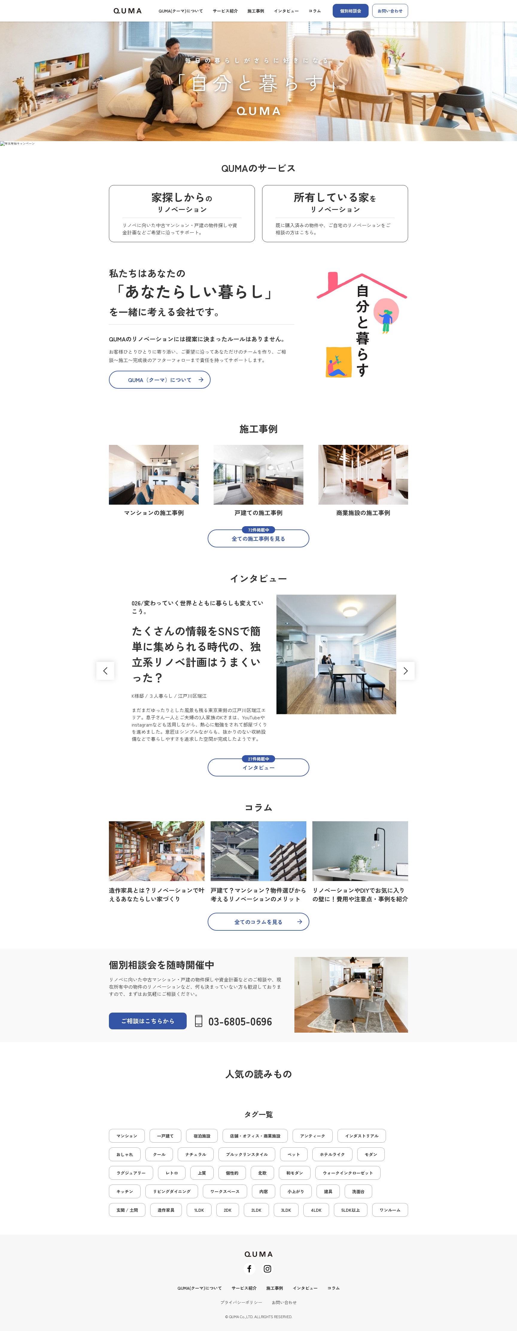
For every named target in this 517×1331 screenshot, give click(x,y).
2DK (228, 1210)
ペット (294, 1154)
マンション (126, 1136)
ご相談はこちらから (148, 1020)
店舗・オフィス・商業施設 (255, 1136)
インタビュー (286, 11)
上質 (202, 1173)
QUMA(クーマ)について (181, 11)
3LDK (286, 1210)
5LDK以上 (350, 1210)
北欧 (262, 1173)
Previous (105, 671)
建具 (328, 1191)
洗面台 (358, 1191)
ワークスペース (225, 1191)
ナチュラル (195, 1154)
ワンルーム (390, 1210)
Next (406, 671)
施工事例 (255, 11)
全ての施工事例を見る (258, 535)
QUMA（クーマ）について (160, 380)
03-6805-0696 (240, 1020)
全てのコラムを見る (258, 922)
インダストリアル (361, 1136)
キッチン (124, 1191)
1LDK (199, 1210)
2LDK (256, 1210)
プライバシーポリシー (241, 1302)
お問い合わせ (390, 11)
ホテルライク (332, 1154)
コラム (314, 11)
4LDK (316, 1210)
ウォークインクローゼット (348, 1173)
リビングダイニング (172, 1191)
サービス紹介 (225, 11)
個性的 (232, 1173)
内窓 (263, 1191)
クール (159, 1154)
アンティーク (312, 1136)
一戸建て (165, 1136)
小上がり (296, 1191)
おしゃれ (124, 1154)
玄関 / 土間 (127, 1210)
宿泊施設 (202, 1136)
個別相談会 (350, 11)
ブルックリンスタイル (247, 1154)
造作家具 (166, 1210)
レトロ (171, 1173)
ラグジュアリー (131, 1173)
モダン (371, 1154)
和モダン (294, 1173)
